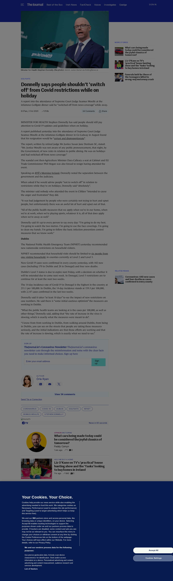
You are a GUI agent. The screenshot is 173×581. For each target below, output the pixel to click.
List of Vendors (31, 569)
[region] (86, 531)
